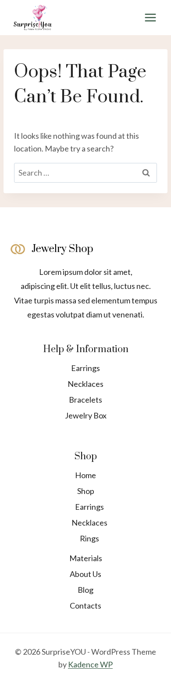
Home (85, 475)
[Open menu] (150, 17)
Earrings (85, 368)
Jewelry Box (86, 415)
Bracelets (85, 399)
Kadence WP (90, 664)
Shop (85, 491)
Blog (85, 590)
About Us (85, 574)
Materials (85, 558)
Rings (89, 538)
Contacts (85, 605)
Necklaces (85, 384)
